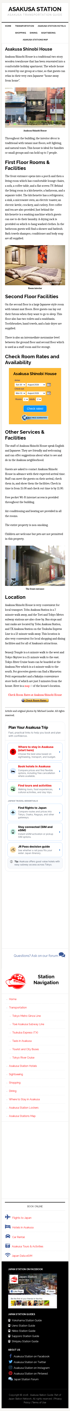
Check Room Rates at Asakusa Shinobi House (35, 695)
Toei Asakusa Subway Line (28, 1024)
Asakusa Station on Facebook (31, 1356)
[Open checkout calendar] (49, 393)
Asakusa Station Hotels (23, 1065)
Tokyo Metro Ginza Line (26, 1015)
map (27, 686)
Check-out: (19, 389)
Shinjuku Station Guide (25, 1341)
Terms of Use (39, 1402)
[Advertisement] (35, 906)
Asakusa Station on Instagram (32, 1367)
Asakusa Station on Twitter (30, 1362)
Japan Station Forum (26, 1379)
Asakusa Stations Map (22, 1116)
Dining (12, 1091)
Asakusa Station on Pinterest (31, 1373)
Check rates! (35, 408)
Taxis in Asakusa (22, 1040)
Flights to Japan (21, 1217)
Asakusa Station (35, 9)
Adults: (32, 399)
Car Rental (18, 1237)
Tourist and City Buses (25, 1049)
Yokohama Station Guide (27, 1320)
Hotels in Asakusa (23, 1227)
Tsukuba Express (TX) (25, 1032)
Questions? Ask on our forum (36, 956)
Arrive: (17, 380)
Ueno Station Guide (23, 1325)
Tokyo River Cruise (23, 1057)
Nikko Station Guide (23, 1330)
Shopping (15, 1082)
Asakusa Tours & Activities (27, 1246)
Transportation (18, 1007)
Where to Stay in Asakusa (24, 1099)
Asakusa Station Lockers (24, 1107)
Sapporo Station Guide (25, 1336)
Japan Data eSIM (22, 1255)
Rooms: (18, 399)
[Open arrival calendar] (49, 385)
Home (12, 999)
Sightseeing (16, 1074)
